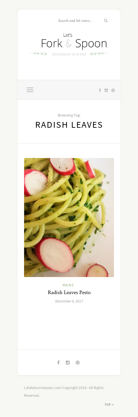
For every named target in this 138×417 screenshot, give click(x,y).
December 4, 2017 (69, 301)
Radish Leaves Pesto (69, 292)
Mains (68, 285)
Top (108, 405)
